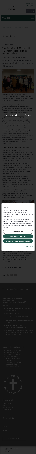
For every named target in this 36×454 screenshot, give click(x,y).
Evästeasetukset (18, 232)
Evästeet (29, 246)
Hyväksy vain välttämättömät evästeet (18, 241)
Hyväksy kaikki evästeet (18, 236)
